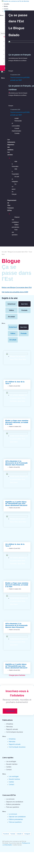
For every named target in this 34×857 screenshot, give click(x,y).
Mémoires (9, 727)
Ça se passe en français (14, 189)
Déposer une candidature (14, 802)
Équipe (17, 118)
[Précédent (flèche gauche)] (3, 856)
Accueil (4, 252)
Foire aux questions (12, 807)
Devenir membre (11, 764)
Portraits (24, 310)
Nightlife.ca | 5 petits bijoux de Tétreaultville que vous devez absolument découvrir (16, 503)
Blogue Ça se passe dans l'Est (17, 252)
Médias (6, 6)
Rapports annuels (12, 729)
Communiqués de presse (14, 732)
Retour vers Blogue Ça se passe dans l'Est (17, 287)
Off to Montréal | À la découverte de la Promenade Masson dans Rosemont (16, 463)
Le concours (10, 799)
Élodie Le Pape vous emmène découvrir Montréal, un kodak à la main (16, 422)
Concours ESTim (10, 209)
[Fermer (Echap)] (3, 854)
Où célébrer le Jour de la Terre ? (14, 382)
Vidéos (11, 310)
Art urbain (11, 316)
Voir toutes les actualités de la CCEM (15, 292)
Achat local (11, 304)
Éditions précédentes (13, 804)
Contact (6, 8)
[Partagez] (11, 854)
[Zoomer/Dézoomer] (26, 854)
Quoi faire (24, 304)
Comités (17, 133)
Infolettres (9, 724)
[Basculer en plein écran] (18, 854)
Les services (10, 153)
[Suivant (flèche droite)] (11, 856)
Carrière (8, 767)
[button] (16, 28)
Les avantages (11, 761)
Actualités (6, 4)
